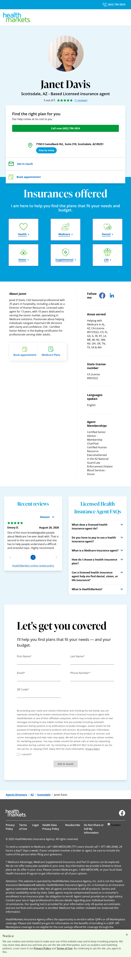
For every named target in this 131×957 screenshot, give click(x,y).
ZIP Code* (23, 689)
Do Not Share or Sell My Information (94, 828)
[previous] (9, 557)
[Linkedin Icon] (112, 295)
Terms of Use (23, 827)
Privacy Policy (10, 827)
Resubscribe (72, 825)
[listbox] (33, 534)
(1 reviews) (81, 100)
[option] (33, 536)
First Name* (24, 656)
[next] (56, 557)
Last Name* (77, 656)
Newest (45, 517)
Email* (21, 673)
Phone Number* (80, 673)
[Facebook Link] (122, 813)
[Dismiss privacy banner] (126, 934)
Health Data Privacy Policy (50, 827)
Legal (35, 825)
